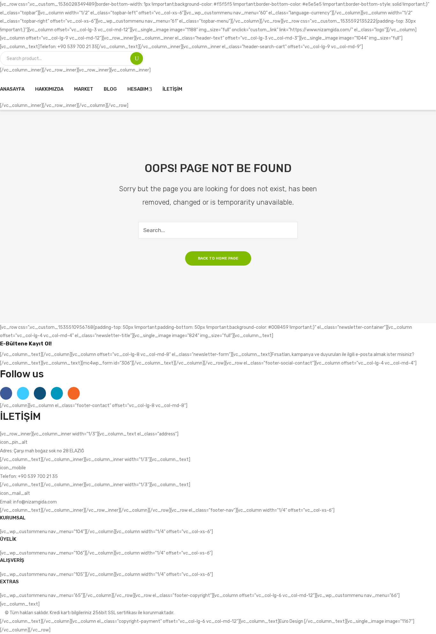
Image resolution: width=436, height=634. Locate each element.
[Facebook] (6, 393)
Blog (110, 89)
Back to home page (218, 258)
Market (83, 89)
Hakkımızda (49, 89)
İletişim (172, 89)
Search (136, 58)
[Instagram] (40, 393)
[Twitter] (23, 393)
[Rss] (74, 393)
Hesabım (137, 89)
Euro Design (291, 621)
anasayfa (12, 89)
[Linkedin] (57, 393)
